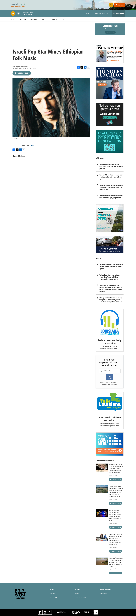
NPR (32, 145)
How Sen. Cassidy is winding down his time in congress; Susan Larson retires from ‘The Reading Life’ (116, 469)
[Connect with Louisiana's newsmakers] (109, 402)
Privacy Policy (54, 598)
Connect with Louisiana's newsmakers (109, 419)
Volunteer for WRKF (80, 598)
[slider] (21, 13)
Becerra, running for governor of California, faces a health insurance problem (111, 167)
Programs (34, 19)
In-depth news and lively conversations (109, 342)
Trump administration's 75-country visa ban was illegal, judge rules (110, 197)
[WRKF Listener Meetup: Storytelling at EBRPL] (109, 54)
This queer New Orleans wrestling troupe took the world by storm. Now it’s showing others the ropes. (110, 300)
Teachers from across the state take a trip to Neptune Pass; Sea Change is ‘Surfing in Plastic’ (116, 562)
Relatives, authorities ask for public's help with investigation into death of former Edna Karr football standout (111, 288)
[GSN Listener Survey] (109, 114)
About (65, 19)
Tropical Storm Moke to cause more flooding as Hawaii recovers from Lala (111, 177)
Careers (77, 593)
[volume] (18, 13)
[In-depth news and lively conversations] (109, 322)
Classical (22, 19)
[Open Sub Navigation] (16, 19)
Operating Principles (105, 589)
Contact (55, 19)
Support (45, 19)
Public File (77, 589)
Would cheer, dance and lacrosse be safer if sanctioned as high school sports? (111, 267)
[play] (12, 13)
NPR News (100, 158)
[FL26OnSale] (109, 83)
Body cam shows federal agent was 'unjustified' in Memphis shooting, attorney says (111, 187)
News (13, 19)
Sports (98, 258)
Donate (121, 5)
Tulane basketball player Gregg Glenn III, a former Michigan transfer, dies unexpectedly (109, 277)
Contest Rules (103, 593)
